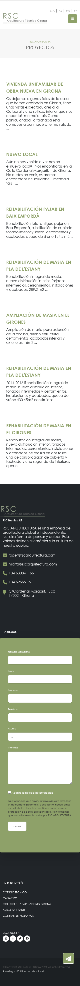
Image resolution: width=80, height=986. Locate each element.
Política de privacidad (30, 971)
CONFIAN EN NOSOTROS (18, 916)
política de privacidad (39, 793)
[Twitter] (20, 938)
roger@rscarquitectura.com (32, 555)
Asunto (12, 728)
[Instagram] (6, 938)
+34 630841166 (21, 573)
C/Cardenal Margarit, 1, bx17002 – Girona (32, 593)
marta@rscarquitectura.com (33, 564)
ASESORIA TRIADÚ (14, 910)
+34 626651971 (21, 582)
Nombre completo (19, 652)
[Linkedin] (13, 938)
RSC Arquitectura (40, 41)
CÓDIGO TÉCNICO (15, 892)
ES (60, 10)
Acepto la (32, 793)
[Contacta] (68, 958)
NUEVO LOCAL (22, 154)
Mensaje (13, 747)
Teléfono (13, 709)
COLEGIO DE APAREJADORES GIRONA (27, 904)
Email (11, 671)
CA (52, 10)
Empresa (13, 690)
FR (75, 10)
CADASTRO (10, 898)
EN (68, 10)
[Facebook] (27, 938)
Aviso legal (9, 971)
